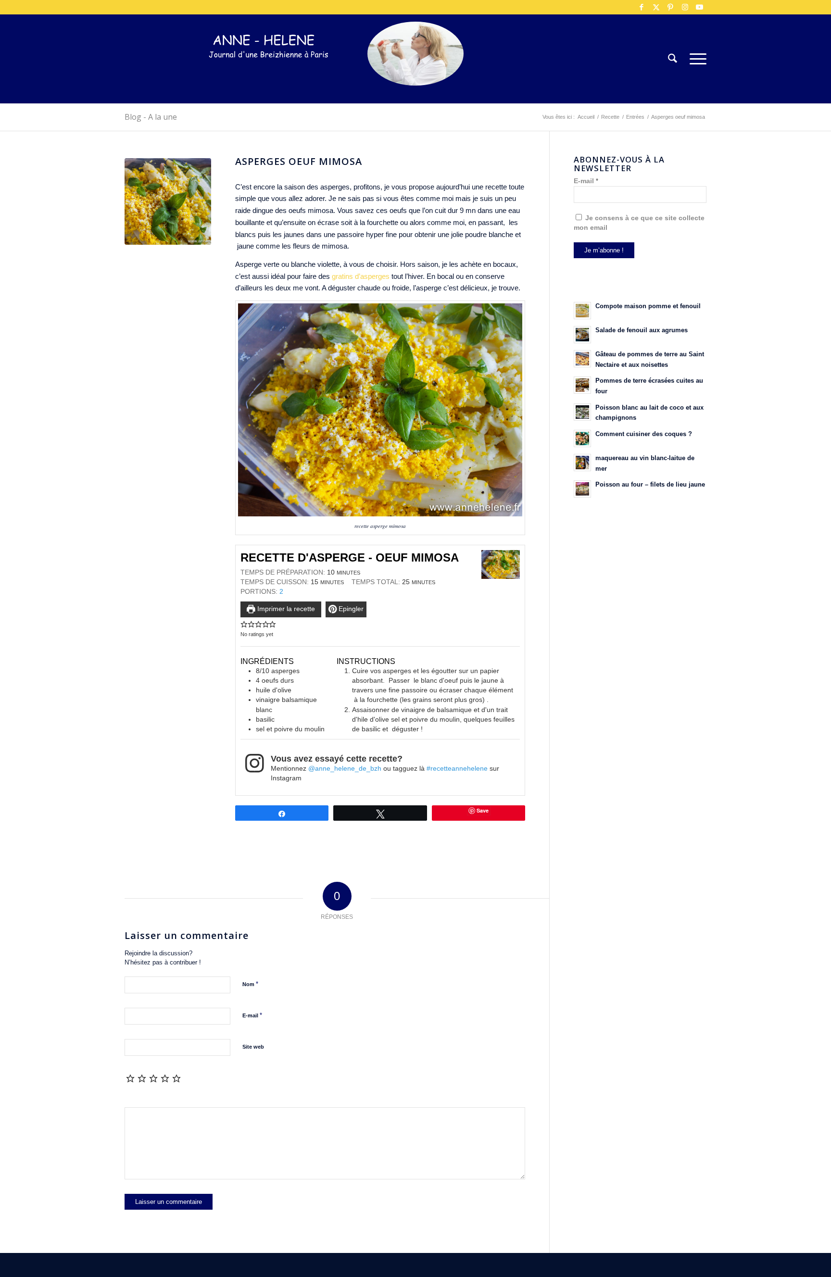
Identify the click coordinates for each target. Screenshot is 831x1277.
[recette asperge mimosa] (168, 201)
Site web (253, 1047)
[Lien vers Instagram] (685, 7)
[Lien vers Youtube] (699, 7)
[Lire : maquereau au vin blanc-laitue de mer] (582, 462)
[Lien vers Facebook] (641, 7)
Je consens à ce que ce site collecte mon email (639, 222)
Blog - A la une (151, 117)
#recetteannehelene (457, 768)
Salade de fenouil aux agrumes (641, 330)
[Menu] (694, 58)
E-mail (252, 1015)
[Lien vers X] (656, 7)
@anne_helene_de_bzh (344, 768)
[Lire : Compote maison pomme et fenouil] (582, 310)
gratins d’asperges (360, 276)
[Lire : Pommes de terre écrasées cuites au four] (582, 385)
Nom (250, 984)
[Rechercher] (672, 58)
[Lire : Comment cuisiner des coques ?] (582, 438)
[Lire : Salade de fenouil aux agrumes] (582, 334)
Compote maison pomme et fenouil (648, 306)
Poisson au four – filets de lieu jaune (650, 484)
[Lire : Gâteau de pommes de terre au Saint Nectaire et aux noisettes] (582, 358)
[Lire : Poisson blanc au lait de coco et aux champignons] (582, 412)
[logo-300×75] (269, 73)
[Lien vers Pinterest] (670, 7)
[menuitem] (672, 58)
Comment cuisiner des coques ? (643, 434)
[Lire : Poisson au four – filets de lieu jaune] (582, 489)
